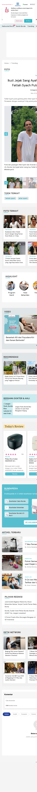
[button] (6, 134)
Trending (31, 26)
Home (6, 63)
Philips (7, 457)
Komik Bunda (21, 26)
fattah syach (10, 198)
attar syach (23, 198)
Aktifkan (28, 21)
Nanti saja (19, 21)
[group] (14, 182)
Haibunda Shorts (8, 26)
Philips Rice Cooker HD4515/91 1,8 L (11, 460)
